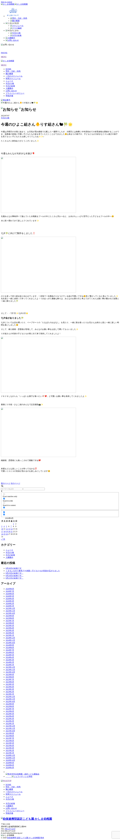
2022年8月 (10, 706)
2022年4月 (10, 716)
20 (9, 532)
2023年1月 (10, 694)
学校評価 (9, 96)
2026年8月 (10, 589)
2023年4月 (10, 687)
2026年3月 (10, 601)
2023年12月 (10, 667)
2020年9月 (10, 763)
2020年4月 (10, 768)
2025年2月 (10, 633)
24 (2, 534)
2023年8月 (10, 677)
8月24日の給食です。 (14, 576)
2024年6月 (10, 652)
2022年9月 (10, 704)
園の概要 (9, 74)
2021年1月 (10, 753)
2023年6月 (10, 682)
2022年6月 (10, 711)
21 (12, 532)
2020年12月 (10, 755)
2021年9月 (10, 733)
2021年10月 (10, 731)
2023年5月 (10, 684)
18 (5, 532)
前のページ (5, 483)
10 (2, 529)
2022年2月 (10, 721)
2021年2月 (10, 750)
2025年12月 (10, 608)
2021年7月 (10, 738)
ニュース (9, 81)
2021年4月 (10, 746)
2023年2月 (10, 692)
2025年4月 (10, 628)
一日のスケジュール (14, 76)
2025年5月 (10, 626)
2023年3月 (10, 689)
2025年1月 (10, 635)
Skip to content (6, 2)
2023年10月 (10, 672)
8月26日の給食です (14, 568)
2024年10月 (10, 643)
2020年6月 (10, 765)
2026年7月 (10, 591)
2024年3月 (10, 660)
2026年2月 (10, 603)
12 (7, 529)
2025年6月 (10, 623)
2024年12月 (10, 638)
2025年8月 (10, 618)
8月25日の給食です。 (14, 573)
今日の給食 (10, 86)
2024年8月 (10, 648)
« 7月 (3, 539)
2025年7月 (10, 621)
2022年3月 (10, 719)
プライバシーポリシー (15, 93)
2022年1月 (10, 724)
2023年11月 (10, 670)
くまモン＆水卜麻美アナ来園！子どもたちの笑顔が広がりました (33, 571)
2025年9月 (10, 616)
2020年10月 (10, 760)
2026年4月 (10, 599)
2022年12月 (10, 697)
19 (7, 532)
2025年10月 (10, 613)
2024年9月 (10, 645)
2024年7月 (10, 650)
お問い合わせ (11, 91)
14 (12, 529)
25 (5, 534)
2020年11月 (10, 758)
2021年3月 (10, 748)
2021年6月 (10, 741)
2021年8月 (10, 736)
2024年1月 (10, 665)
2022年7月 (10, 709)
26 (7, 534)
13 (9, 529)
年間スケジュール (13, 79)
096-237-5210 (10, 829)
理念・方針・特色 (13, 71)
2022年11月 (10, 699)
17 (2, 532)
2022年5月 (10, 714)
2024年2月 (10, 662)
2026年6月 (10, 594)
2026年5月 (10, 596)
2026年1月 (10, 606)
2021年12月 (10, 726)
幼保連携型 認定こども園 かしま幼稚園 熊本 (25, 838)
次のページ (15, 483)
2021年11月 (10, 728)
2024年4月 (10, 657)
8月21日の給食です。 (14, 578)
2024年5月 (10, 655)
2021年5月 (10, 743)
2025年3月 (10, 630)
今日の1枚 (10, 83)
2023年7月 (10, 679)
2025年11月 (10, 611)
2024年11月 (10, 640)
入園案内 (9, 88)
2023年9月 (10, 675)
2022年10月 (10, 701)
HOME (8, 69)
